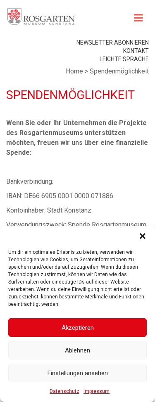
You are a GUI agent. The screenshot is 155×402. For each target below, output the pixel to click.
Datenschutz (64, 391)
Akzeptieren (78, 327)
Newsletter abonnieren (112, 42)
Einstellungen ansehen (78, 373)
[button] (142, 236)
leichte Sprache (124, 59)
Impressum (96, 391)
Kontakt (136, 50)
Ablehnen (77, 350)
